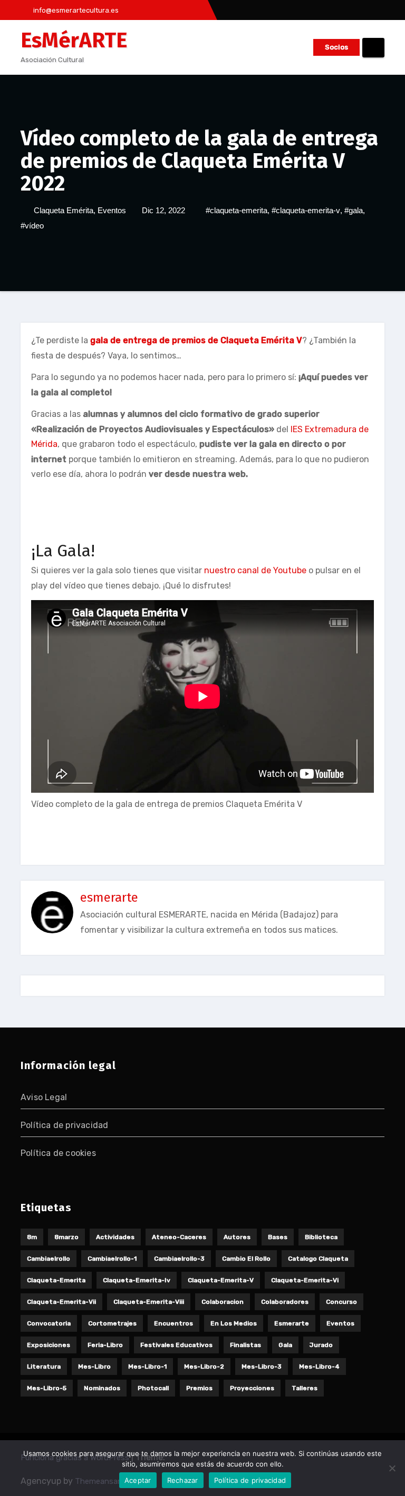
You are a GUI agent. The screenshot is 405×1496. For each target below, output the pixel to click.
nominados (102, 1388)
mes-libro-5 (46, 1388)
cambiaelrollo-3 (179, 1258)
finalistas (245, 1345)
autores (237, 1237)
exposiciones (48, 1345)
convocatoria (49, 1323)
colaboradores (284, 1301)
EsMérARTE (74, 40)
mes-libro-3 (262, 1366)
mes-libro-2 (204, 1366)
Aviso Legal (44, 1097)
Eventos (112, 210)
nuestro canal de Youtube (255, 570)
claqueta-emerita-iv (136, 1280)
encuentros (173, 1323)
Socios (336, 47)
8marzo (66, 1237)
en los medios (233, 1323)
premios (199, 1388)
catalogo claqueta (318, 1258)
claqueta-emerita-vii (61, 1301)
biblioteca (321, 1237)
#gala (353, 210)
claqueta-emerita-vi (305, 1280)
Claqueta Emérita (63, 210)
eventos (340, 1323)
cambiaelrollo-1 (112, 1258)
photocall (153, 1388)
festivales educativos (176, 1345)
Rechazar (182, 1480)
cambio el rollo (246, 1258)
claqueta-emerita (56, 1280)
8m (32, 1237)
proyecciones (252, 1388)
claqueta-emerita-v (221, 1280)
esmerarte (109, 897)
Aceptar (137, 1480)
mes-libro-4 (319, 1366)
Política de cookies (58, 1153)
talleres (304, 1388)
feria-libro (105, 1345)
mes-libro (94, 1366)
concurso (341, 1301)
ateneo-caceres (179, 1237)
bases (277, 1237)
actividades (115, 1237)
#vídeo (32, 225)
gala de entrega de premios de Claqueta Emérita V (196, 340)
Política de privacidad (64, 1125)
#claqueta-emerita (236, 210)
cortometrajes (112, 1323)
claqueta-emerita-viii (148, 1301)
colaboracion (222, 1301)
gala (285, 1345)
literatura (44, 1366)
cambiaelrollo (48, 1258)
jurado (321, 1345)
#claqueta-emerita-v (306, 210)
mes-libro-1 (147, 1366)
